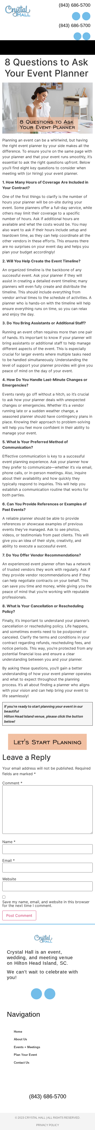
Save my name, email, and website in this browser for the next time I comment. (45, 903)
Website (9, 879)
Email (8, 860)
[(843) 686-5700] (47, 1082)
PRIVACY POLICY (47, 1125)
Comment (12, 783)
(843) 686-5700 (47, 1096)
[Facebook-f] (36, 993)
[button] (47, 46)
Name (8, 842)
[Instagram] (86, 36)
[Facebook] (77, 36)
